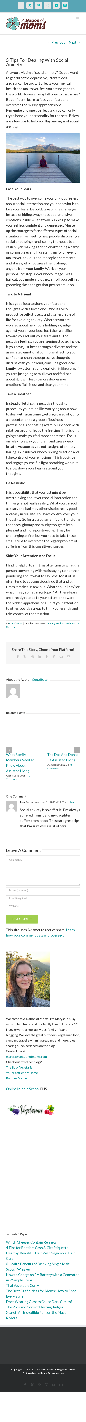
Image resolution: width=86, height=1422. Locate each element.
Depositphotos (56, 1373)
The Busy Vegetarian (20, 1067)
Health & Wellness (65, 623)
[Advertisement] (43, 1180)
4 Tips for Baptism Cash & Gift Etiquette (37, 1247)
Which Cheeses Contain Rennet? (31, 1242)
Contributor (15, 623)
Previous (58, 42)
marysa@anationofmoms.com (26, 1056)
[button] (9, 750)
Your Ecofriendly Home (22, 1073)
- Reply (72, 802)
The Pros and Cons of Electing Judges (34, 1307)
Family (51, 623)
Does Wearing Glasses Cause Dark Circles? (39, 1301)
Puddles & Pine (16, 1078)
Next (72, 42)
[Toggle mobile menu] (78, 19)
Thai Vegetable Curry (22, 1285)
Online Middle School (23, 1089)
